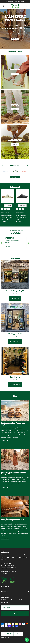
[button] (2, 243)
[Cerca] (4, 6)
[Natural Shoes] (15, 6)
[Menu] (1, 6)
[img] (15, 233)
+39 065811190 (15, 298)
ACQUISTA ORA (15, 38)
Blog (15, 396)
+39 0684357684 (15, 384)
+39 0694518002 (15, 341)
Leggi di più (5, 440)
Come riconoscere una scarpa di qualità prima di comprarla (12, 520)
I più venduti (15, 187)
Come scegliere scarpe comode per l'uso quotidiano (13, 473)
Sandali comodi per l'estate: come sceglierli (13, 424)
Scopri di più (15, 177)
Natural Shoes (8, 637)
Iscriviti (15, 613)
